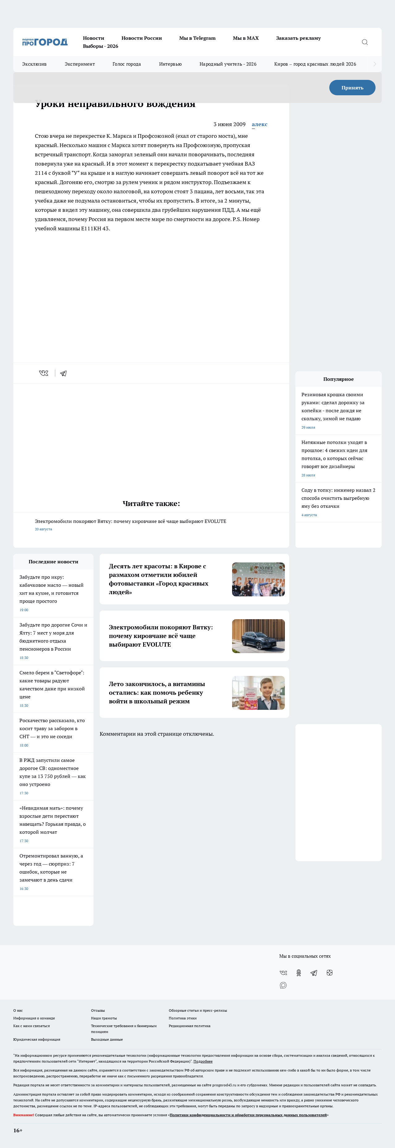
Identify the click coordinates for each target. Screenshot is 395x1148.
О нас (18, 1010)
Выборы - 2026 (100, 46)
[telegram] (65, 373)
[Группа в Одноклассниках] (298, 973)
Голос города (127, 64)
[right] (375, 64)
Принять (353, 87)
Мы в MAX (246, 38)
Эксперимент (80, 64)
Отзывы (98, 1010)
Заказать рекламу (298, 38)
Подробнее (203, 1061)
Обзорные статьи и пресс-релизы (198, 1010)
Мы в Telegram (197, 38)
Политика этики (183, 1018)
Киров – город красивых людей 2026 (315, 64)
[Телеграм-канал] (314, 973)
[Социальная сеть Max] (283, 985)
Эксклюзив (34, 64)
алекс (260, 124)
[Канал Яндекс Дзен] (329, 973)
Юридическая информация (36, 1039)
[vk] (44, 373)
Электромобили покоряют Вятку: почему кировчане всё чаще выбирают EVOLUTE (130, 524)
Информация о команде (34, 1018)
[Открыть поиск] (365, 42)
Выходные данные (107, 1039)
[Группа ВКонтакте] (283, 973)
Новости (93, 38)
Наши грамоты (104, 1018)
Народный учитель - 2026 (228, 64)
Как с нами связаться (31, 1025)
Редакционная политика (189, 1025)
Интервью (170, 64)
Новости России (142, 38)
